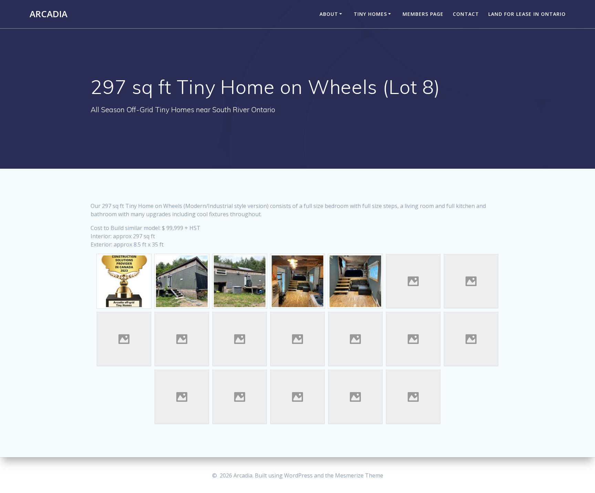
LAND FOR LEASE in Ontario (527, 14)
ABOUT (329, 14)
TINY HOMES (370, 14)
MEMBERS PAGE (423, 14)
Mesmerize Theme (359, 475)
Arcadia (48, 14)
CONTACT (466, 14)
